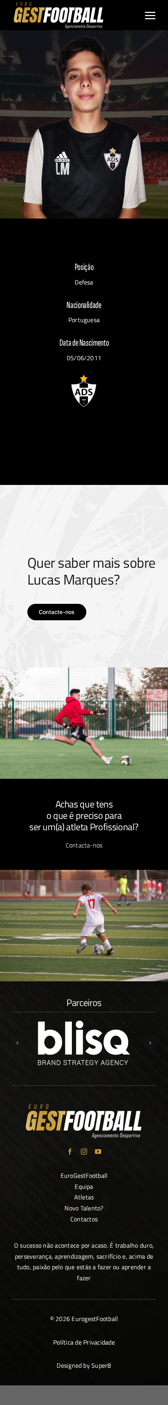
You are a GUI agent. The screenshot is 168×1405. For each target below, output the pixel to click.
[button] (17, 1043)
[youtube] (98, 1151)
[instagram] (84, 1151)
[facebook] (70, 1151)
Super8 (101, 1365)
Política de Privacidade (84, 1342)
